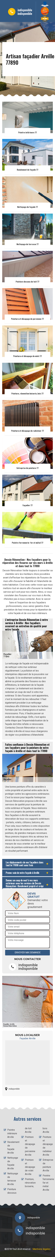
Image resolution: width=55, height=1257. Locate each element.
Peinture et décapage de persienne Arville (29, 1146)
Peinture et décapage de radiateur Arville (47, 1146)
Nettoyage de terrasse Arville (11, 1179)
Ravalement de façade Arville (11, 1147)
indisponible (25, 10)
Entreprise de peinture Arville (47, 1165)
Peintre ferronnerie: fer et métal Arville (47, 1182)
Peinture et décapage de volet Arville (29, 1167)
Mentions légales (41, 1249)
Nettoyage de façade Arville (11, 1163)
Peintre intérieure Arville (11, 1133)
